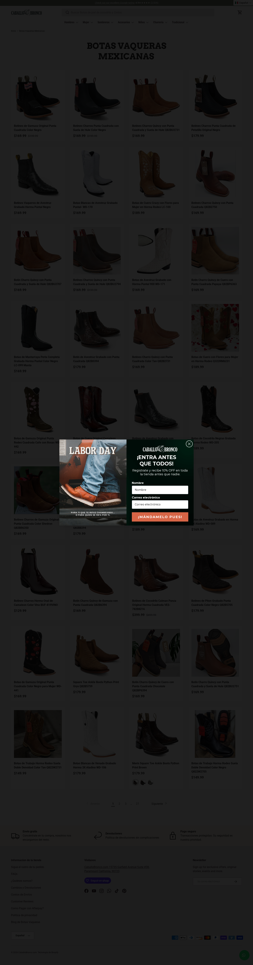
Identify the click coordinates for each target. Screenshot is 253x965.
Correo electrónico (146, 497)
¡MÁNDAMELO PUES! (160, 517)
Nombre (138, 483)
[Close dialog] (189, 444)
